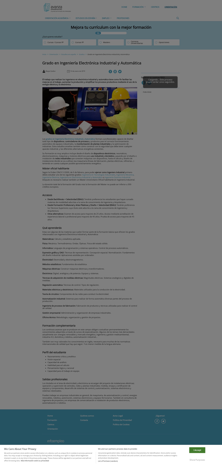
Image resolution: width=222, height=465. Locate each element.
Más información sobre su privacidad (35, 460)
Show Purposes (197, 459)
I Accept (197, 450)
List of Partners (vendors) (108, 461)
